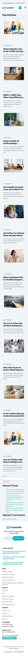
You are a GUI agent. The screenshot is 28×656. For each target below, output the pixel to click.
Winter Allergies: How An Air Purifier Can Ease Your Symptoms (13, 51)
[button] (20, 7)
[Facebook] (3, 638)
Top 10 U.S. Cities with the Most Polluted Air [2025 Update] (12, 326)
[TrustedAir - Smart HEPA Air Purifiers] (8, 7)
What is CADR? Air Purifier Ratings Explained (11, 143)
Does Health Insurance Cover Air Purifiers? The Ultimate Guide (13, 189)
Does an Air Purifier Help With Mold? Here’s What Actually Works (15, 510)
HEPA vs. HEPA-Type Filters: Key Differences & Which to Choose (13, 97)
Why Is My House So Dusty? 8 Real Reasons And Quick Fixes (13, 370)
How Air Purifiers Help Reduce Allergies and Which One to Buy (12, 462)
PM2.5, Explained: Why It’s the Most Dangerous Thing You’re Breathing (13, 279)
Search (5, 476)
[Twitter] (6, 638)
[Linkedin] (12, 638)
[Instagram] (15, 638)
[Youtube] (9, 638)
